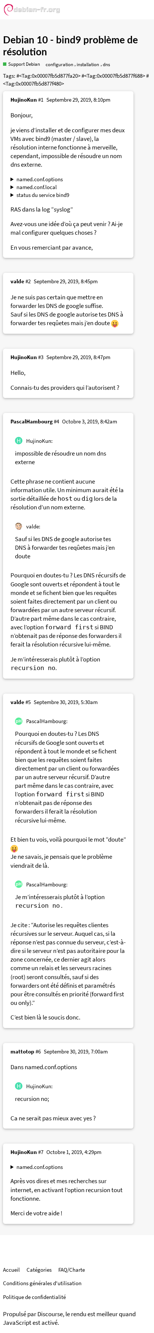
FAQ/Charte (71, 1269)
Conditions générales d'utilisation (42, 1283)
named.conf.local (36, 187)
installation (88, 64)
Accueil (11, 1269)
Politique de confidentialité (34, 1296)
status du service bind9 (42, 194)
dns (106, 64)
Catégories (39, 1269)
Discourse (50, 1314)
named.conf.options (39, 179)
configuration (59, 64)
